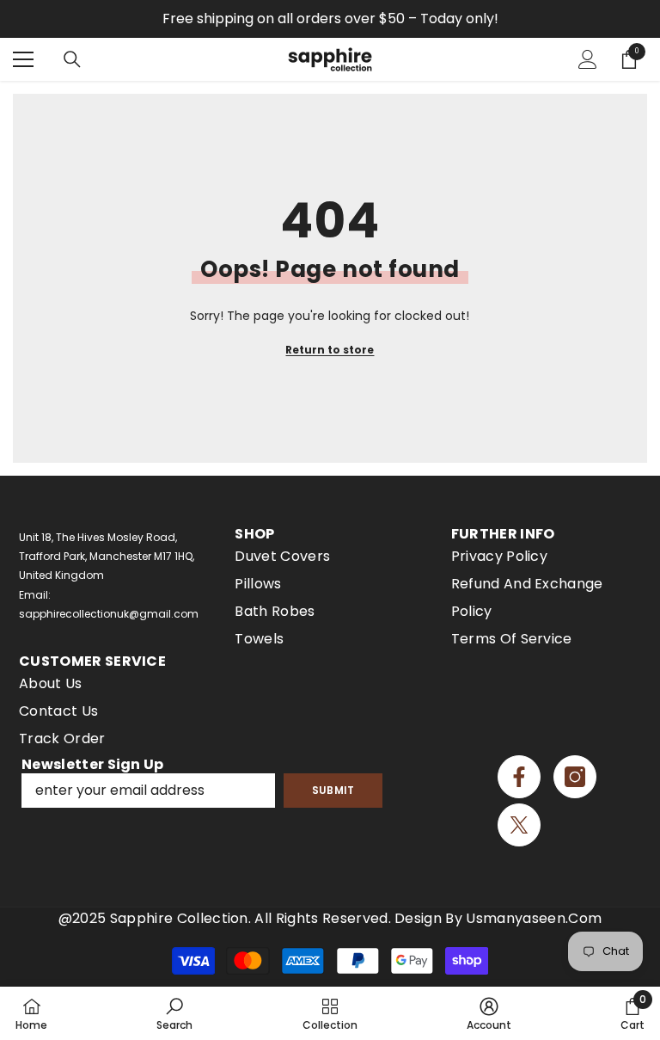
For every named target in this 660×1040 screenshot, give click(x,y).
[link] (174, 1013)
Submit (333, 790)
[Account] (587, 59)
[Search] (72, 59)
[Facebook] (519, 776)
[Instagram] (574, 776)
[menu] (23, 59)
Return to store (329, 349)
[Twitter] (519, 824)
